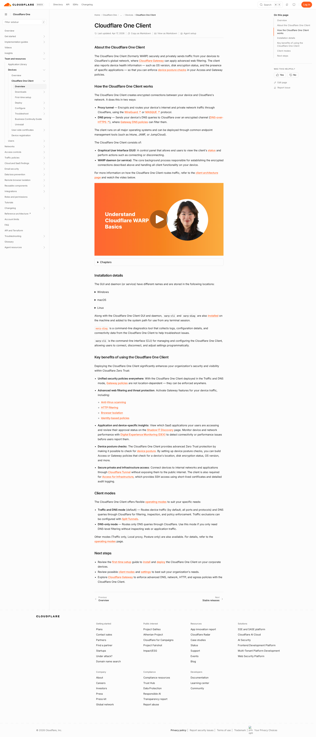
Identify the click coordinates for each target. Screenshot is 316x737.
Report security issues (201, 730)
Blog (193, 661)
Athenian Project (153, 634)
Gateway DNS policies (134, 122)
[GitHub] (287, 5)
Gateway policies (117, 383)
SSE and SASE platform (251, 629)
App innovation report (203, 629)
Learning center (200, 683)
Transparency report (155, 699)
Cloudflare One (110, 15)
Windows (103, 292)
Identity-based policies (115, 418)
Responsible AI (152, 693)
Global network (105, 704)
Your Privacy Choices (265, 730)
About (99, 677)
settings (146, 571)
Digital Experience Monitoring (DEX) (143, 434)
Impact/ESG (150, 650)
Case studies (198, 640)
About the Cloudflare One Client (293, 25)
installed (213, 315)
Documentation (200, 677)
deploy (161, 562)
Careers (100, 683)
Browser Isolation (112, 412)
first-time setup (121, 562)
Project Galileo (152, 629)
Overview (282, 20)
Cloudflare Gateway (151, 60)
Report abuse (151, 704)
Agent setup (190, 33)
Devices (129, 15)
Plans (99, 629)
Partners (101, 640)
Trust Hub (149, 683)
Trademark (240, 730)
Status (194, 645)
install (146, 562)
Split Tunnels (130, 519)
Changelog (87, 4)
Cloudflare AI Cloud (249, 634)
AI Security (244, 640)
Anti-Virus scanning (113, 402)
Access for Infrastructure (117, 476)
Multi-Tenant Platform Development (259, 650)
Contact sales (104, 634)
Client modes (284, 50)
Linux (100, 307)
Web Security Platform (251, 656)
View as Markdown (167, 33)
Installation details (286, 38)
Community (197, 688)
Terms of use (224, 730)
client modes (127, 571)
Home (97, 15)
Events (194, 656)
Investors (101, 688)
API (67, 4)
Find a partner (104, 645)
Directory (58, 4)
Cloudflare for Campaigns (158, 640)
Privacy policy (178, 730)
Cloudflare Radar (200, 634)
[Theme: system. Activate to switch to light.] (294, 4)
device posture (146, 451)
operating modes (156, 501)
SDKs (75, 4)
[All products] (6, 14)
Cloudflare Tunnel (119, 472)
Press (99, 693)
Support (195, 650)
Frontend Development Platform (257, 645)
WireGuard (132, 112)
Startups (101, 650)
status (212, 150)
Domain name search (108, 661)
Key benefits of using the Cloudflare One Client (290, 44)
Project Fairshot (152, 645)
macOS (101, 299)
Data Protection (152, 688)
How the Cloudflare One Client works (293, 31)
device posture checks (172, 70)
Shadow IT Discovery (160, 430)
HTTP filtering (109, 407)
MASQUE (152, 112)
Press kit (101, 699)
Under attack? (104, 656)
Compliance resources (156, 677)
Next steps (282, 55)
